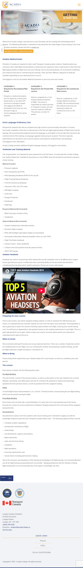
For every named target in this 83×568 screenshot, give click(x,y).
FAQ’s (43, 545)
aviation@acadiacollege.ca (20, 527)
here (8, 79)
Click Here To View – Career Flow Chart (18, 51)
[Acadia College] (12, 4)
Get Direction (7, 530)
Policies (43, 541)
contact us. (35, 47)
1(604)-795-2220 (9, 524)
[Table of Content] (10, 478)
